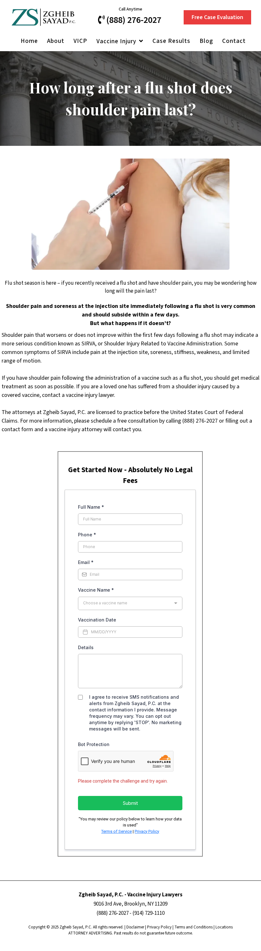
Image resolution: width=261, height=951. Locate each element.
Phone (87, 534)
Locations (224, 927)
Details (86, 647)
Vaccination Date (97, 619)
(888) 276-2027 (112, 913)
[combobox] (130, 603)
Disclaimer (135, 927)
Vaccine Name (96, 590)
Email (86, 562)
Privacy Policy (147, 831)
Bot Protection (93, 744)
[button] (140, 41)
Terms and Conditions (193, 927)
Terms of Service (116, 831)
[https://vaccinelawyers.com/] (43, 17)
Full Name (91, 507)
